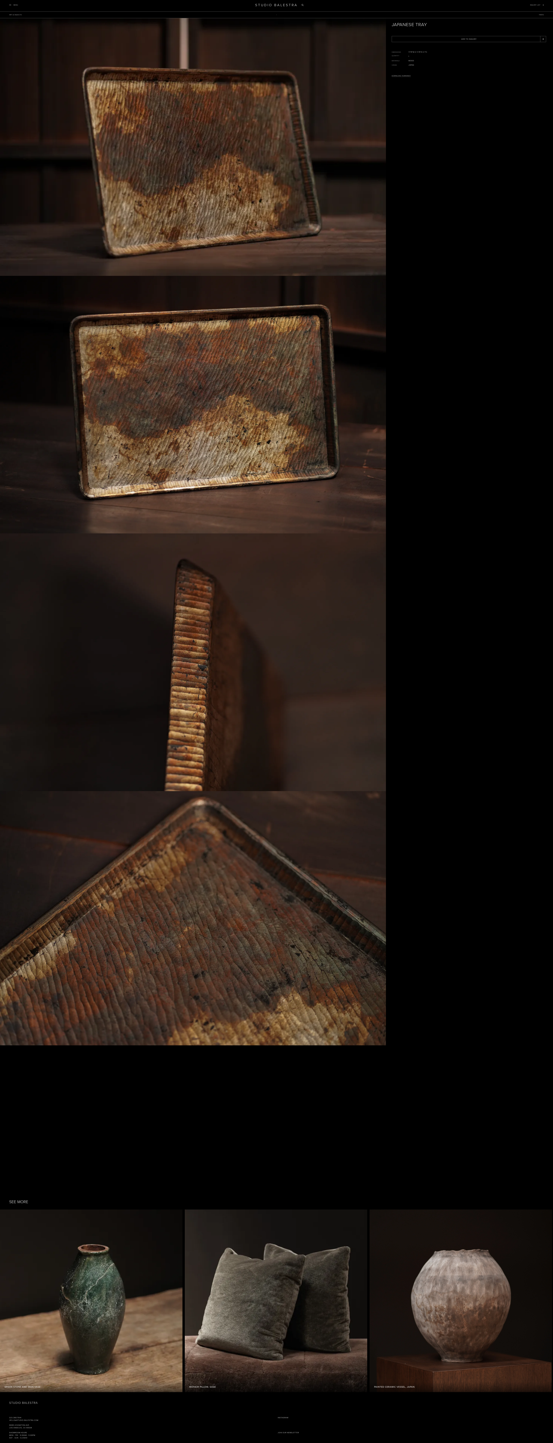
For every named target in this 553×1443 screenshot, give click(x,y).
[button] (13, 5)
